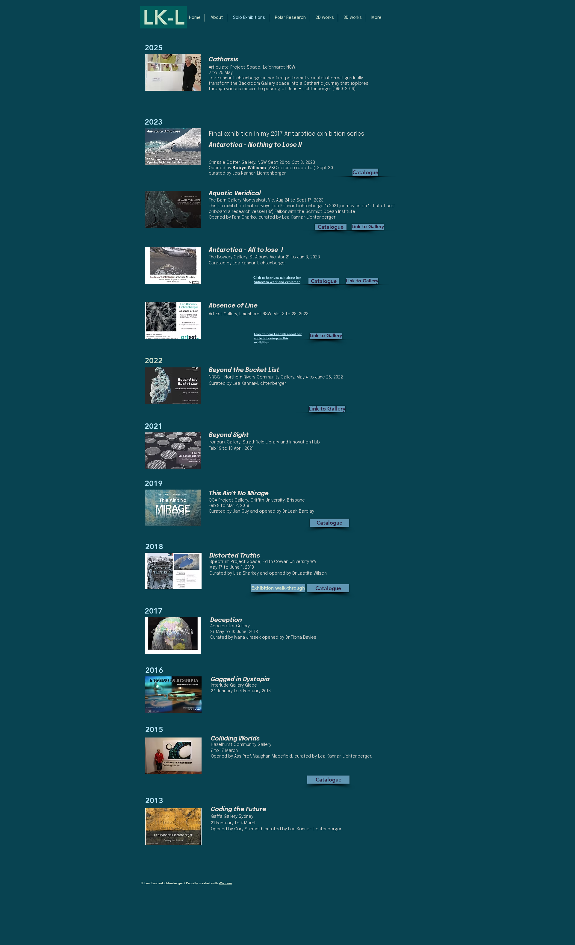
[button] (216, 18)
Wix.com (225, 883)
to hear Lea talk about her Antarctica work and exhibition (277, 279)
